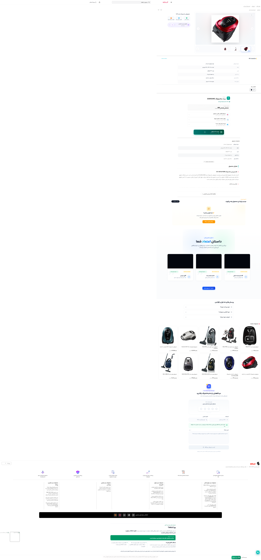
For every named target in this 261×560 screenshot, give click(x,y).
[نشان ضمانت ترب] (4, 532)
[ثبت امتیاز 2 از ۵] (205, 408)
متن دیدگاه (226, 430)
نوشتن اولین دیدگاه (209, 221)
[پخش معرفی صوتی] (172, 25)
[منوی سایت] (171, 2)
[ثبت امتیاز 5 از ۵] (216, 408)
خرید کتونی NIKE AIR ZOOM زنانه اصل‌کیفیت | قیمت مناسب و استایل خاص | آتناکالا (52, 494)
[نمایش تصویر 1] (246, 49)
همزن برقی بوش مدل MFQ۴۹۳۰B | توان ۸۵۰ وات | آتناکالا (210, 506)
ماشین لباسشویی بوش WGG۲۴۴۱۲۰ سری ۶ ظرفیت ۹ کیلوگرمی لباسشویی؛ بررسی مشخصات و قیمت (210, 491)
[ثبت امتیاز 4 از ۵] (212, 408)
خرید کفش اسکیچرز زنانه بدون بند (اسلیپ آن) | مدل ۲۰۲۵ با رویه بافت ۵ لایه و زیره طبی (51, 499)
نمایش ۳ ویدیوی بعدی (209, 288)
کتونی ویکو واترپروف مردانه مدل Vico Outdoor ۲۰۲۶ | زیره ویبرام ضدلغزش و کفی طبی (51, 488)
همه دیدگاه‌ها (176, 201)
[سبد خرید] (99, 2)
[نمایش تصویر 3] (225, 49)
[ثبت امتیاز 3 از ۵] (208, 408)
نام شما (227, 416)
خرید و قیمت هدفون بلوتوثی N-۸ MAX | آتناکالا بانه (157, 488)
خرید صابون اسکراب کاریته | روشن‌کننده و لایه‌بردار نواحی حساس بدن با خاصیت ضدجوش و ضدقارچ (104, 489)
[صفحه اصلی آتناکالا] (165, 2)
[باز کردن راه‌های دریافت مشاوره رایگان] (258, 552)
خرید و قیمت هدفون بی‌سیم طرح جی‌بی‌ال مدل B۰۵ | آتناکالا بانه (157, 498)
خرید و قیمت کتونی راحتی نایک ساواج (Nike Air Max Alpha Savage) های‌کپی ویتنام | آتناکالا (52, 504)
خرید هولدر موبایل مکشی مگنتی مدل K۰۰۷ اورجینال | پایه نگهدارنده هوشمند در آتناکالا (157, 503)
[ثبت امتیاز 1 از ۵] (201, 408)
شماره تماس (205, 416)
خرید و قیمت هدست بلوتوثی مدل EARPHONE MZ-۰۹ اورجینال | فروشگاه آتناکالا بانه (157, 492)
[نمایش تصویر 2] (235, 49)
